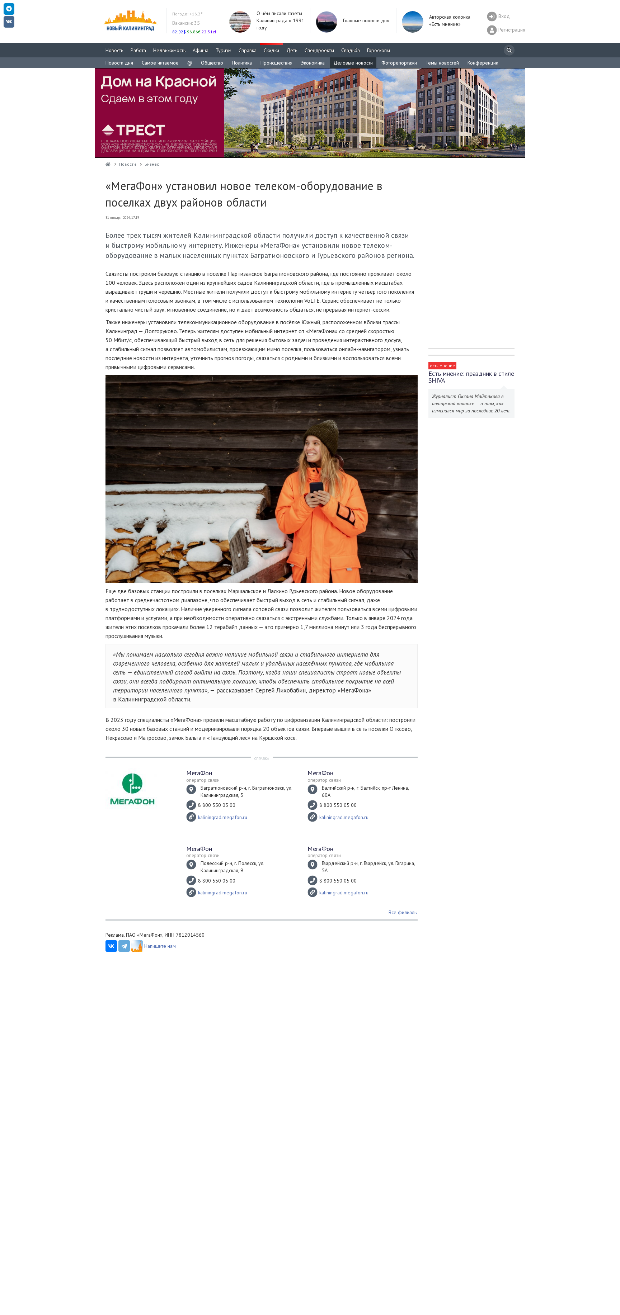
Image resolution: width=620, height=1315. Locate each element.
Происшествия (276, 63)
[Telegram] (124, 946)
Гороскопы (378, 50)
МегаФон (199, 773)
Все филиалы (403, 912)
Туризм (223, 50)
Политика (242, 63)
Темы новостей (442, 63)
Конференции (483, 63)
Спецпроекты (319, 50)
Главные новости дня (366, 20)
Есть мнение (442, 365)
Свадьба (350, 50)
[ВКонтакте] (111, 946)
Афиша (200, 50)
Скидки (271, 50)
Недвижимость (169, 50)
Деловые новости (353, 63)
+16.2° (187, 13)
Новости (114, 50)
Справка (248, 50)
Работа (138, 50)
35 (186, 23)
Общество (212, 63)
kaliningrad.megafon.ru (222, 817)
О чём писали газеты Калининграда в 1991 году (280, 20)
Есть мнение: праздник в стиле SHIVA (471, 376)
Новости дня (119, 63)
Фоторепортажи (399, 63)
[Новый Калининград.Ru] (108, 164)
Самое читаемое (160, 63)
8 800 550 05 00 (216, 805)
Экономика (313, 63)
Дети (291, 50)
